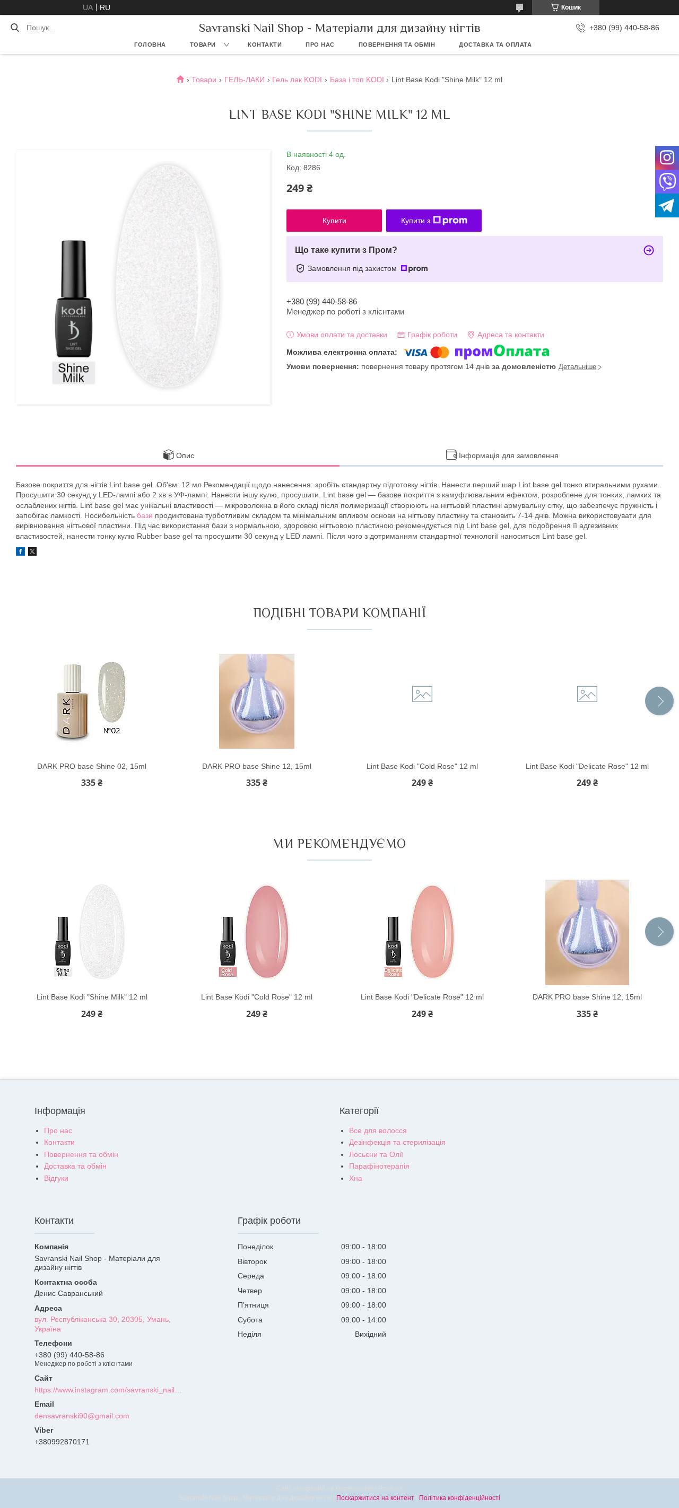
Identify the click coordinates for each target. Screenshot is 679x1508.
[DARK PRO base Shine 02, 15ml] (92, 701)
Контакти (265, 44)
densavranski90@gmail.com (81, 1415)
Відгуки (56, 1178)
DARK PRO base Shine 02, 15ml (91, 766)
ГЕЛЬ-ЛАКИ (244, 79)
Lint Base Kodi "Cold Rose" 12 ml (422, 766)
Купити (334, 220)
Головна (150, 44)
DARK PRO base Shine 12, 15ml (256, 766)
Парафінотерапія (379, 1166)
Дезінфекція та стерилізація (397, 1142)
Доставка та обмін (75, 1166)
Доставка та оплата (495, 44)
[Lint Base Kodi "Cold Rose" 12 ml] (422, 701)
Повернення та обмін (397, 44)
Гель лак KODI (297, 79)
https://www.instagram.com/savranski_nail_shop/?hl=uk (109, 1390)
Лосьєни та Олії (376, 1154)
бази (145, 515)
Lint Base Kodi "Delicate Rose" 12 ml (587, 766)
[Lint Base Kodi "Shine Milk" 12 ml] (92, 932)
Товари (203, 44)
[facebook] (20, 553)
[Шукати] (15, 27)
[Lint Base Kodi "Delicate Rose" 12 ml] (587, 701)
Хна (355, 1178)
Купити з (415, 220)
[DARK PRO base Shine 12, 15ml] (257, 701)
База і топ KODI (357, 79)
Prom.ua (390, 1488)
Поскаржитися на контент (375, 1498)
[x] (32, 553)
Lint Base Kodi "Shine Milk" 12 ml (92, 997)
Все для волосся (378, 1130)
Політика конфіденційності (459, 1498)
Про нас (320, 44)
